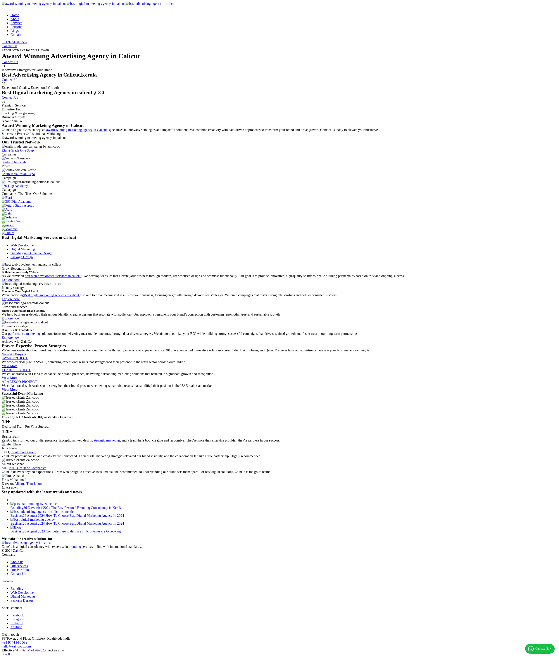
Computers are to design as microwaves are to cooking (83, 531)
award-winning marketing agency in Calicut (76, 130)
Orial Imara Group (23, 452)
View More (9, 366)
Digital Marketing (22, 596)
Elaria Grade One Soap (18, 150)
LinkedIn (16, 623)
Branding (16, 508)
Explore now (11, 280)
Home (14, 15)
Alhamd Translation (28, 483)
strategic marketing (107, 440)
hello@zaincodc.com (16, 646)
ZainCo (18, 550)
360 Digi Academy (15, 186)
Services (16, 23)
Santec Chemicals (14, 162)
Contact (15, 35)
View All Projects (14, 354)
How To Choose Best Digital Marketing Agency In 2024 (85, 515)
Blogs (14, 31)
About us (16, 562)
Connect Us (10, 62)
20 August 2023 (34, 531)
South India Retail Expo (18, 174)
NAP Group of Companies (27, 468)
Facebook (17, 615)
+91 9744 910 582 (14, 42)
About (14, 19)
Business (16, 515)
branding (75, 546)
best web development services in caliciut (53, 276)
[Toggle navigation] (3, 8)
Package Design (21, 600)
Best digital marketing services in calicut (51, 295)
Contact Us (9, 46)
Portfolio (16, 27)
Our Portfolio (19, 570)
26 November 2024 (36, 508)
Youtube (16, 627)
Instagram (17, 619)
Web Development (23, 592)
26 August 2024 (34, 515)
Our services (19, 566)
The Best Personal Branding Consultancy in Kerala (86, 508)
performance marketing (24, 333)
